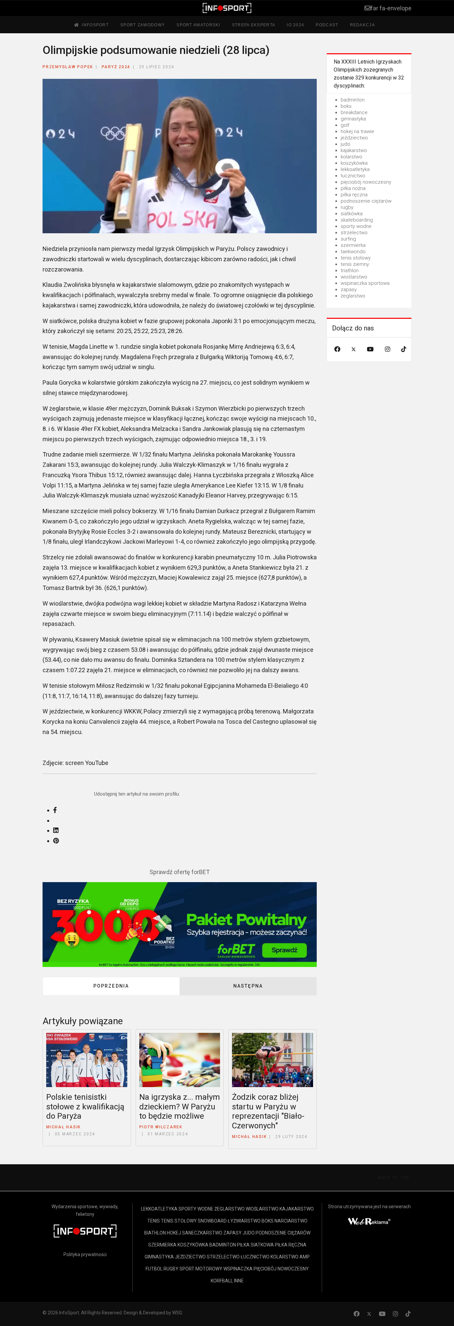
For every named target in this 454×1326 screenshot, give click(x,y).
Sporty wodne (195, 1209)
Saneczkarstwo (202, 1232)
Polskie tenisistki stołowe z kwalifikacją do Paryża (85, 1106)
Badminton (222, 1244)
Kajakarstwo (297, 1209)
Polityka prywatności (85, 1254)
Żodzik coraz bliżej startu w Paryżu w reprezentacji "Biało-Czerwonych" (268, 1111)
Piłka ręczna (290, 1244)
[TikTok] (403, 349)
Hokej (174, 1232)
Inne (239, 1280)
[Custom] (408, 1313)
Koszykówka (192, 1244)
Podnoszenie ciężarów (283, 1232)
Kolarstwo (284, 1256)
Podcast (327, 25)
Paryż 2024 (116, 67)
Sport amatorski (198, 25)
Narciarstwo (291, 1221)
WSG (177, 1312)
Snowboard (212, 1221)
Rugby (171, 1268)
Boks (268, 1221)
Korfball (222, 1280)
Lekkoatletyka (159, 1209)
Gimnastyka (159, 1256)
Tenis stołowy (179, 1221)
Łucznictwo (255, 1256)
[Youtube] (370, 349)
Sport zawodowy (142, 25)
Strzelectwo (223, 1256)
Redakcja (362, 25)
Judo (249, 1232)
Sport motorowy (200, 1268)
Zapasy (232, 1232)
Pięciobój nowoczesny (281, 1268)
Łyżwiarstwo (244, 1221)
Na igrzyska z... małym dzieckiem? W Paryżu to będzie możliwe (179, 1106)
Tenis (153, 1221)
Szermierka (162, 1244)
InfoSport (95, 25)
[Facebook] (337, 349)
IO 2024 (295, 25)
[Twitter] (353, 349)
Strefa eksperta (254, 25)
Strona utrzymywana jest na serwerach (369, 1206)
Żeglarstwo (229, 1209)
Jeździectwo (190, 1256)
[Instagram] (387, 349)
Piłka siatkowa (255, 1244)
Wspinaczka (238, 1268)
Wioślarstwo (262, 1209)
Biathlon (155, 1232)
